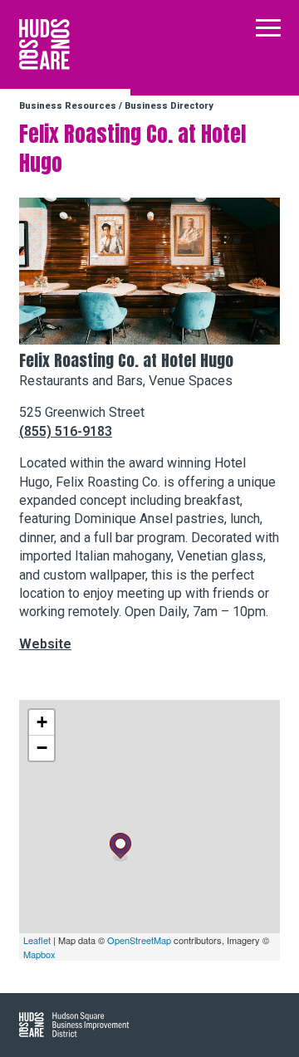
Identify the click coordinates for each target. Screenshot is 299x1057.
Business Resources (67, 105)
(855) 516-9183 (65, 431)
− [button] (42, 747)
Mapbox (39, 954)
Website (45, 644)
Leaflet (37, 940)
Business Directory (169, 105)
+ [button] (42, 722)
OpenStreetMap (139, 940)
